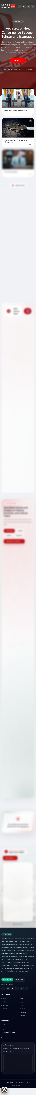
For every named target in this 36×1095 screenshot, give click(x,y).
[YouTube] (12, 988)
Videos (22, 1002)
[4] (18, 924)
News (4, 998)
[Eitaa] (26, 988)
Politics (20, 531)
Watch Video (14, 910)
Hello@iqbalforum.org (8, 1032)
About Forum (19, 979)
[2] (15, 924)
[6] (22, 924)
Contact (18, 1085)
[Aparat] (22, 988)
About (13, 1085)
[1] (13, 924)
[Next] (33, 893)
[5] (20, 924)
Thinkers (22, 1009)
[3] (17, 924)
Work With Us (7, 979)
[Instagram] (8, 988)
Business (19, 535)
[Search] (20, 6)
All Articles (10, 531)
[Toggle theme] (24, 6)
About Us (23, 1012)
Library (22, 1005)
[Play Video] (18, 872)
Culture (9, 535)
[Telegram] (3, 988)
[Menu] (33, 6)
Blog (21, 998)
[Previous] (3, 893)
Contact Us (23, 1015)
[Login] (28, 6)
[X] (17, 988)
